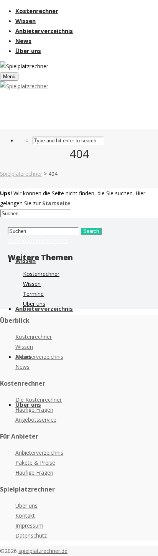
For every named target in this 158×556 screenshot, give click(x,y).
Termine (33, 293)
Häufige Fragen (34, 409)
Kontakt (25, 515)
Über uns (34, 303)
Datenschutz (31, 535)
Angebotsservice (35, 419)
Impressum (29, 525)
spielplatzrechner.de (42, 550)
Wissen (32, 283)
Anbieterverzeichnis (39, 356)
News (22, 366)
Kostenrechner (41, 273)
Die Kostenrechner (38, 399)
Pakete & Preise (35, 462)
